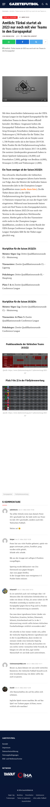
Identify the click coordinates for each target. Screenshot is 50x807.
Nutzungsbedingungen (10, 755)
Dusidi (12, 688)
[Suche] (46, 4)
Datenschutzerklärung (10, 751)
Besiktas (20, 795)
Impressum (6, 747)
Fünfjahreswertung (21, 494)
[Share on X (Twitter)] (36, 42)
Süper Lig (11, 795)
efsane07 (13, 590)
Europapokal (7, 494)
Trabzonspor (10, 798)
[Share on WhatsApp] (8, 42)
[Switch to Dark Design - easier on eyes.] (42, 4)
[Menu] (3, 4)
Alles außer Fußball (39, 798)
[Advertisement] (25, 453)
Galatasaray (40, 795)
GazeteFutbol (26, 801)
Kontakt (5, 744)
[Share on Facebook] (22, 42)
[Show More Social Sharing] (45, 42)
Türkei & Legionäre (10, 17)
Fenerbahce (29, 795)
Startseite (5, 11)
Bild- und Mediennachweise (12, 759)
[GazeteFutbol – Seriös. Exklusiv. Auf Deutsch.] (24, 4)
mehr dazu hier (29, 189)
